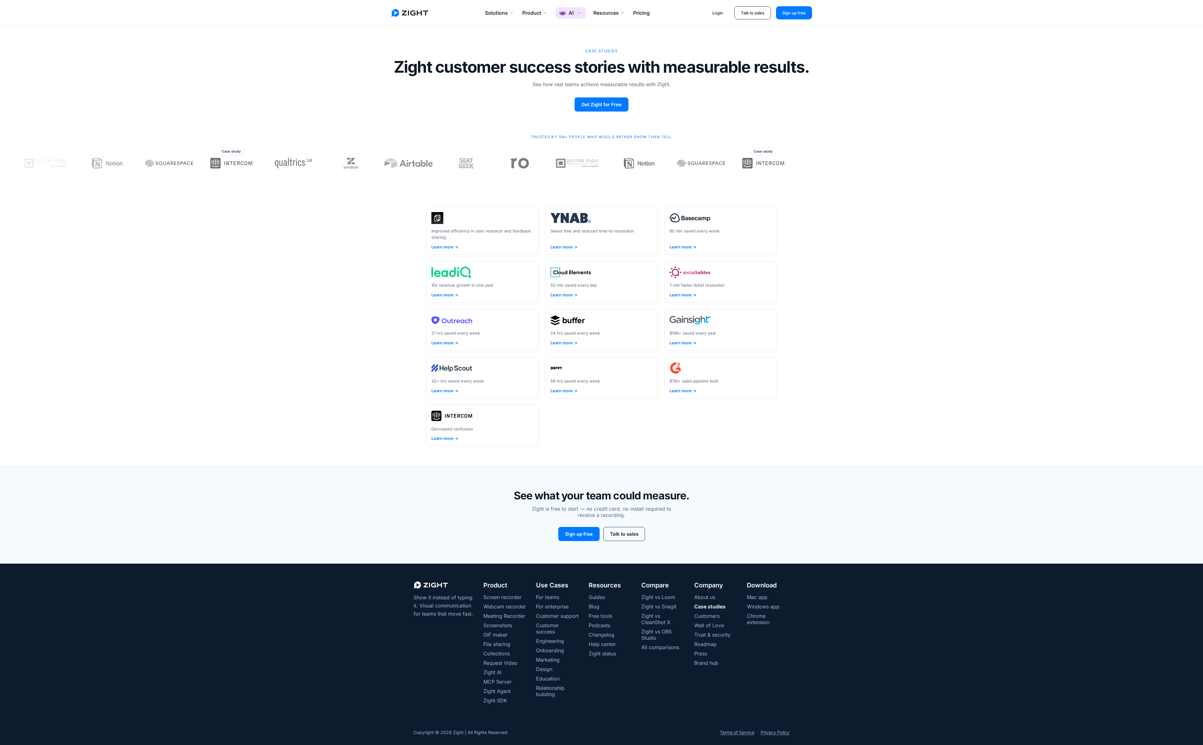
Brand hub (706, 663)
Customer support (557, 616)
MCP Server (497, 682)
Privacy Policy (775, 732)
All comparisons (660, 647)
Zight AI (492, 672)
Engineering (550, 641)
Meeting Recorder (504, 616)
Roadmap (705, 644)
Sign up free (794, 12)
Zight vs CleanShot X (655, 619)
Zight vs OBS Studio (656, 634)
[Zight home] (410, 13)
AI (571, 13)
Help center (602, 644)
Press (700, 653)
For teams (547, 597)
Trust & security (712, 635)
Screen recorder (502, 597)
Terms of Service (737, 732)
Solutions (496, 13)
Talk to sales (752, 12)
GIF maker (495, 635)
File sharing (496, 644)
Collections (496, 653)
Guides (597, 597)
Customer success (547, 628)
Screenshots (497, 625)
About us (704, 597)
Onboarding (550, 650)
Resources (606, 13)
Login (717, 12)
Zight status (602, 653)
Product (531, 13)
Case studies (710, 606)
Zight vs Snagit (658, 606)
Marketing (548, 660)
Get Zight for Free (601, 104)
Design (544, 669)
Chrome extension (758, 619)
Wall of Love (709, 625)
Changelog (601, 635)
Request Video (500, 663)
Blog (594, 606)
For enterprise (552, 606)
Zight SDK (495, 700)
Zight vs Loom (658, 597)
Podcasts (599, 625)
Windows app (763, 606)
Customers (707, 616)
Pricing (641, 13)
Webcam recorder (504, 606)
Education (548, 678)
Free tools (600, 616)
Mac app (757, 597)
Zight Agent (497, 691)
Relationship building (550, 691)
